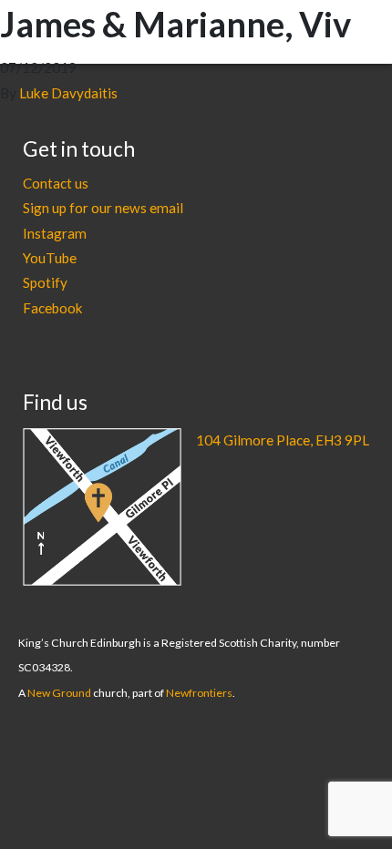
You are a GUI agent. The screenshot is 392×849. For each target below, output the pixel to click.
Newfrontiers (199, 693)
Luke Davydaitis (68, 93)
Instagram (55, 233)
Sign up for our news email (103, 207)
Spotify (45, 282)
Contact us (55, 183)
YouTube (50, 258)
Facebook (53, 308)
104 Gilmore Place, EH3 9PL (282, 440)
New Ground (59, 693)
